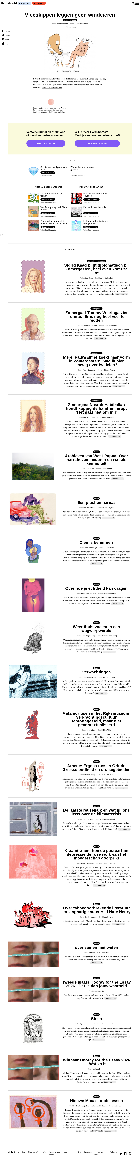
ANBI (79, 1152)
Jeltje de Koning (106, 278)
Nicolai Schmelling (109, 636)
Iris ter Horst (109, 548)
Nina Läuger (91, 730)
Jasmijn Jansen (109, 677)
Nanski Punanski (109, 593)
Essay (96, 452)
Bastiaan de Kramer (110, 1024)
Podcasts (113, 1152)
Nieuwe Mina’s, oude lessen (96, 1100)
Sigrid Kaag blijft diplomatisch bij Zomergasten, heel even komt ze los (96, 269)
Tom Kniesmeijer (89, 508)
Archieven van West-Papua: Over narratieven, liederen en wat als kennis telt (96, 460)
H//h (10, 1152)
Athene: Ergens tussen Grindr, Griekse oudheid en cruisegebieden (96, 768)
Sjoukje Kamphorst (87, 1024)
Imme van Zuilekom (88, 593)
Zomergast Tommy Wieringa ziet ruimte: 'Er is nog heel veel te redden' (96, 316)
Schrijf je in (95, 143)
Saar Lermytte (98, 991)
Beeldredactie (62, 23)
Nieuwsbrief (33, 1152)
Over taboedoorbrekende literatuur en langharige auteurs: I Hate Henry (96, 910)
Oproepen (88, 1152)
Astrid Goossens (89, 370)
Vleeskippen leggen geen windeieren (70, 15)
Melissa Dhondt (99, 1069)
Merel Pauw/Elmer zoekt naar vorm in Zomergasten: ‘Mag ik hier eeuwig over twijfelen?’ (96, 361)
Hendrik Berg (88, 819)
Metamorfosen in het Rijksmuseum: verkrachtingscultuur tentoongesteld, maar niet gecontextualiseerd (96, 719)
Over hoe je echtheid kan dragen (96, 588)
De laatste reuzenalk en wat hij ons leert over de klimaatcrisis (96, 812)
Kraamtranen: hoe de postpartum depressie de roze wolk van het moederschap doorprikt (96, 854)
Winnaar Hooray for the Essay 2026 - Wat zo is (96, 1062)
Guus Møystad (108, 508)
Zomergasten (96, 309)
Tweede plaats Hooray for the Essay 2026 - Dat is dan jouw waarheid (96, 984)
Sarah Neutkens (91, 917)
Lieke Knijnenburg (88, 636)
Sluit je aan (44, 143)
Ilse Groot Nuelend (107, 819)
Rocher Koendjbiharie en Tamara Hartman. (90, 1106)
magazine (24, 3)
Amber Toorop (106, 468)
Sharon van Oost (89, 677)
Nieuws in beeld (70, 20)
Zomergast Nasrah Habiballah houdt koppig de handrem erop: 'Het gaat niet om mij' (96, 408)
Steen (96, 1018)
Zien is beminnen (96, 542)
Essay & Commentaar (96, 261)
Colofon (43, 1152)
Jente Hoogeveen (81, 23)
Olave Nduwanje (90, 548)
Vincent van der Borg (89, 325)
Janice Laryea (119, 1106)
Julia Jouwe (89, 468)
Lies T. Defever (89, 417)
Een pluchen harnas (96, 502)
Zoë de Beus (108, 775)
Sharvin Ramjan (90, 775)
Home (16, 1152)
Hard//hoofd (9, 3)
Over (23, 1152)
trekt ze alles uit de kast (52, 87)
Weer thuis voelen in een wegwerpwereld (96, 629)
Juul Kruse (89, 278)
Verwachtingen (96, 672)
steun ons (39, 3)
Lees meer (120, 294)
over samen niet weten (96, 947)
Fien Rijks (107, 730)
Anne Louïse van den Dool (91, 863)
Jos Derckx (108, 917)
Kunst (96, 709)
